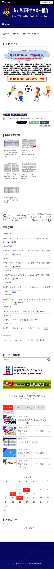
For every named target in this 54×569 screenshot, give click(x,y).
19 (20, 498)
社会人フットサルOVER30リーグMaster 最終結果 (28, 176)
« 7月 (5, 510)
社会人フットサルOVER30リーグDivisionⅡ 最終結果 (27, 153)
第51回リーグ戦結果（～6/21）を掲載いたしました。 (23, 328)
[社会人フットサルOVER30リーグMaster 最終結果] (29, 171)
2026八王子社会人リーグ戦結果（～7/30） (19, 311)
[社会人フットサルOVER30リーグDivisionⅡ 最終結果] (29, 147)
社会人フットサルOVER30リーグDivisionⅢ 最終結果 (10, 176)
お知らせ (14, 115)
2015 (7, 115)
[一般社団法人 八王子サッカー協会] (27, 11)
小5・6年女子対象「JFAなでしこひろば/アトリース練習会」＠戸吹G (39, 217)
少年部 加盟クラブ (25, 442)
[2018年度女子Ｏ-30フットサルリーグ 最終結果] (11, 192)
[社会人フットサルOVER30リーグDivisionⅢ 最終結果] (11, 171)
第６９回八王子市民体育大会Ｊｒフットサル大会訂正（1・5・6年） (14, 217)
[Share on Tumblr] (45, 122)
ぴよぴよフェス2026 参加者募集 (15, 320)
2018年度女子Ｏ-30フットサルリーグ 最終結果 (11, 200)
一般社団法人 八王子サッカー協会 (29, 564)
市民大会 (23, 115)
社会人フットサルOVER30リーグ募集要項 (18, 340)
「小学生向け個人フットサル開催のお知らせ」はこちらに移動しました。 (26, 397)
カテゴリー (7, 523)
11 (13, 494)
